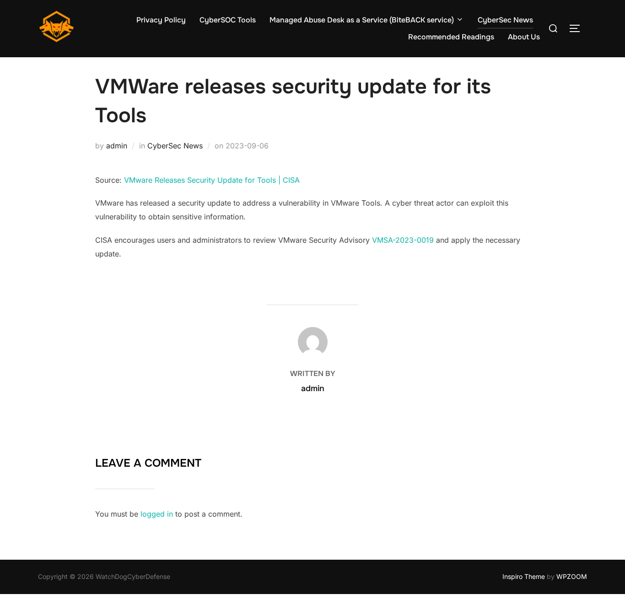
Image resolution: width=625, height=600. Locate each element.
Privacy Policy (161, 20)
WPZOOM (571, 576)
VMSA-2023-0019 (403, 240)
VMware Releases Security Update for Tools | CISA (212, 180)
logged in (156, 513)
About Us (524, 37)
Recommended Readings (451, 37)
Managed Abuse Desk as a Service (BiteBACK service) (361, 20)
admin (116, 145)
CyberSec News (505, 20)
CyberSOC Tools (227, 20)
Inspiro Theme (523, 576)
